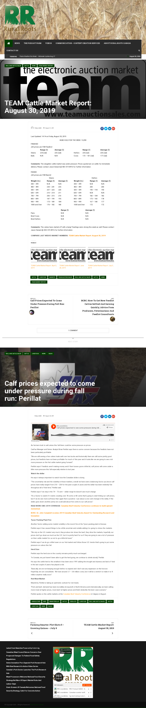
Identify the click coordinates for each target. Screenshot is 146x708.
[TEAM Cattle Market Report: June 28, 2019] (72, 254)
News (17, 43)
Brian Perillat (54, 601)
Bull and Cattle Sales (13, 66)
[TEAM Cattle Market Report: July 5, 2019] (101, 254)
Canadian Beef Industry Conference (76, 594)
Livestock (42, 277)
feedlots (73, 601)
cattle (26, 66)
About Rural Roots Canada (117, 43)
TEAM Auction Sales (65, 277)
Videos (48, 43)
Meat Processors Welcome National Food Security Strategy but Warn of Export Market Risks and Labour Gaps (25, 680)
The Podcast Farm (33, 43)
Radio (51, 353)
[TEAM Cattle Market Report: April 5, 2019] (44, 254)
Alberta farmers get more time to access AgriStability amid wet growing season (46, 56)
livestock (35, 353)
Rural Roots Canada (37, 704)
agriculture (36, 601)
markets (52, 277)
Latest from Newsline (14, 648)
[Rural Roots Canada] (9, 43)
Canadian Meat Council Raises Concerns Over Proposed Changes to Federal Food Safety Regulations (23, 655)
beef (44, 601)
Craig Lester (38, 128)
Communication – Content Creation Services (78, 43)
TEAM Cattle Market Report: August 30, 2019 (87, 236)
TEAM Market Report (46, 66)
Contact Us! (12, 50)
